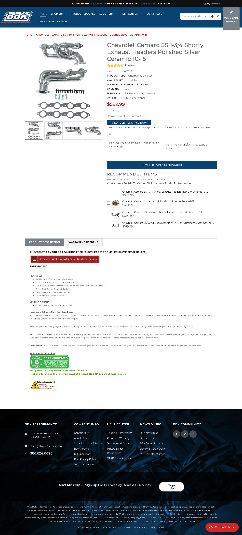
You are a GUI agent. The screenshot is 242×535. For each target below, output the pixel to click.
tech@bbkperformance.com (47, 446)
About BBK (80, 438)
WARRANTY (113, 93)
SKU (109, 71)
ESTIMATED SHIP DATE (120, 84)
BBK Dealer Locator (151, 443)
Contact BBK (81, 432)
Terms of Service (84, 464)
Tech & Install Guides (119, 443)
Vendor (112, 98)
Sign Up (171, 486)
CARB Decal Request (119, 458)
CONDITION (113, 89)
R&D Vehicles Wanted (152, 454)
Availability (115, 80)
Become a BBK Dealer (153, 448)
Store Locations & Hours (88, 443)
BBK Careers (81, 448)
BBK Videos (147, 438)
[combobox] (198, 16)
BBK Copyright (82, 454)
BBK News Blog (149, 432)
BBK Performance (135, 97)
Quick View (116, 206)
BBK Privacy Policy (85, 459)
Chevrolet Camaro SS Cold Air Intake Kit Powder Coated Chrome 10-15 (162, 212)
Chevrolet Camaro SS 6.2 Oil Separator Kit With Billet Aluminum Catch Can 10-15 (168, 222)
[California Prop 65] (43, 385)
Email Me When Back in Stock (162, 164)
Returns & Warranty (118, 438)
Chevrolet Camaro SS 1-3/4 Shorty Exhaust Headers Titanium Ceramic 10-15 (165, 191)
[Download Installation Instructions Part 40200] (65, 259)
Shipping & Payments (119, 432)
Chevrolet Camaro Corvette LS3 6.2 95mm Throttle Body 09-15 (158, 201)
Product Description (44, 242)
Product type (116, 75)
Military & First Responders (115, 451)
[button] (212, 16)
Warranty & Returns (83, 242)
